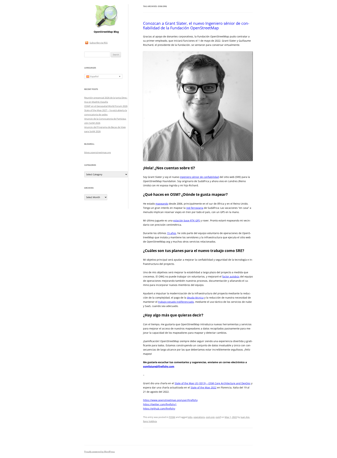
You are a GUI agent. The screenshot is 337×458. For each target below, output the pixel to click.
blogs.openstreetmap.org (97, 152)
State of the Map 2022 (203, 387)
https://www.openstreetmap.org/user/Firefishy (170, 400)
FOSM (172, 417)
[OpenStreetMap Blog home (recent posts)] (106, 27)
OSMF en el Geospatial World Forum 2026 (105, 106)
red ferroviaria (194, 208)
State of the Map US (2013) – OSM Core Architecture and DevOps (212, 383)
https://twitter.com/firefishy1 (160, 404)
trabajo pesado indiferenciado (176, 301)
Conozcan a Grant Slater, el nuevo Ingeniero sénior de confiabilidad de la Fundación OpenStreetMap (196, 25)
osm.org (210, 417)
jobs (190, 417)
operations (199, 417)
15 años (171, 233)
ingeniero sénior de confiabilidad (199, 177)
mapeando (162, 203)
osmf (218, 417)
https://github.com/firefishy (159, 408)
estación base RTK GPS (186, 220)
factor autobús (230, 276)
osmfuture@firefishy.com (158, 366)
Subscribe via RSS (99, 42)
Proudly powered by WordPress (99, 451)
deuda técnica (195, 297)
